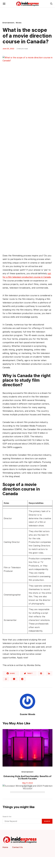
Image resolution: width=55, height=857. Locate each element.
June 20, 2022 (8, 49)
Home (5, 847)
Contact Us (17, 847)
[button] (12, 792)
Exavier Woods (27, 714)
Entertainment (8, 23)
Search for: (7, 816)
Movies (18, 23)
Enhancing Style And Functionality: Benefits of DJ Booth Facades (27, 777)
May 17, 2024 (27, 783)
